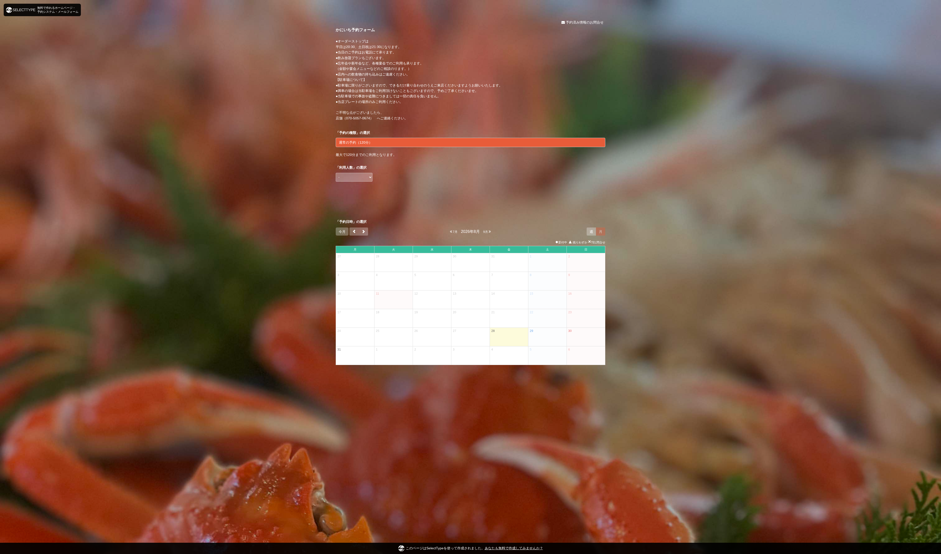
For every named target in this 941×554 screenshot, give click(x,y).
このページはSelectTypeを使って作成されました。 (474, 548)
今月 (342, 232)
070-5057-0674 (358, 118)
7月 (455, 232)
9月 (486, 232)
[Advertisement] (470, 200)
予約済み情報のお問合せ (584, 22)
